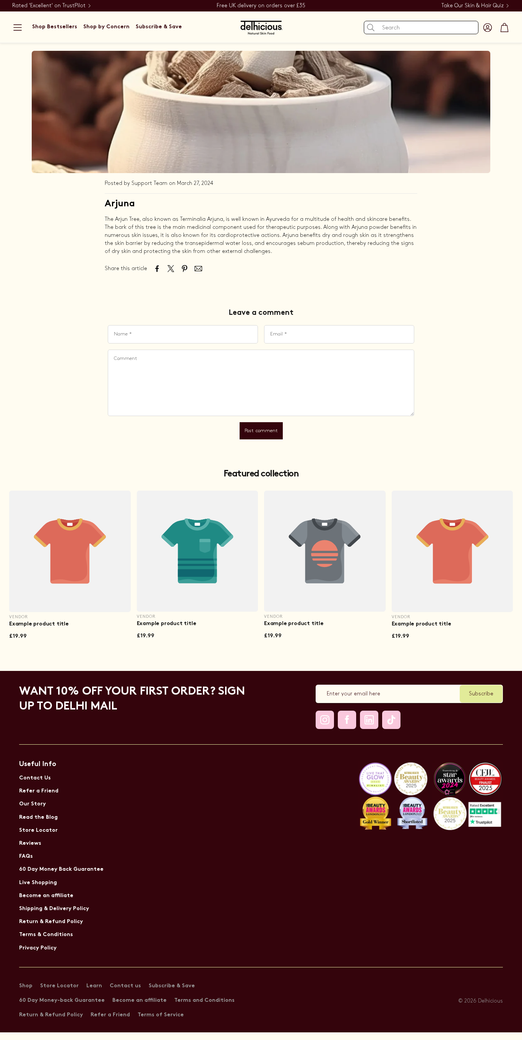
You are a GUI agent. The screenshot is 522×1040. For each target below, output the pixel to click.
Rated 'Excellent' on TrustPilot (49, 5)
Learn (94, 985)
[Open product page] (70, 551)
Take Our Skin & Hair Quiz (472, 5)
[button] (17, 27)
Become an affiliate (46, 895)
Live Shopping (38, 882)
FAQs (26, 856)
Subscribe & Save (172, 985)
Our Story (32, 804)
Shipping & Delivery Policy (54, 908)
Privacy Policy (38, 948)
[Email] (198, 268)
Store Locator (38, 830)
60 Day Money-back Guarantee (62, 1000)
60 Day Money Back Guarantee (61, 869)
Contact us (125, 985)
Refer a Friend (38, 791)
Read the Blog (38, 817)
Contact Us (35, 778)
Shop (25, 985)
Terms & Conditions (46, 934)
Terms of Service (161, 1014)
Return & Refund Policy (51, 921)
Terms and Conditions (204, 1000)
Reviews (30, 843)
